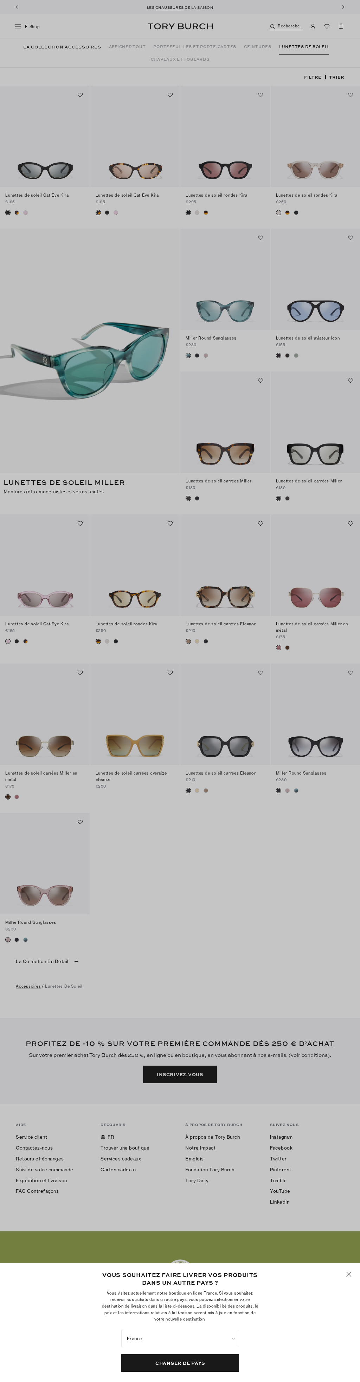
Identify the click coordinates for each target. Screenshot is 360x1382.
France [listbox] (135, 1338)
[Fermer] (348, 1274)
